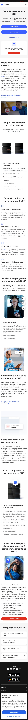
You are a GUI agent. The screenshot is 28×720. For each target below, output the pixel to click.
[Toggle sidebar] (25, 4)
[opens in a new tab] (8, 669)
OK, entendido (14, 712)
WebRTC (4, 249)
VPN (2, 76)
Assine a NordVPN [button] (14, 52)
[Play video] (14, 108)
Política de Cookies (11, 707)
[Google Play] (14, 679)
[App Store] (14, 675)
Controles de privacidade (14, 716)
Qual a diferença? (14, 37)
